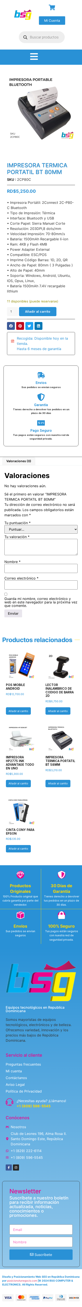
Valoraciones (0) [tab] (18, 461)
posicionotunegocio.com (22, 1280)
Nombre (12, 561)
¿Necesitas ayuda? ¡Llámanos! (41, 1101)
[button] (11, 326)
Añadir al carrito (37, 311)
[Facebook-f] (9, 1167)
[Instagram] (16, 1167)
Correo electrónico (21, 578)
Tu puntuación (17, 523)
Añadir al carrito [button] (18, 711)
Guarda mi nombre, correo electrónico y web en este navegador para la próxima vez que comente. (40, 602)
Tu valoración (17, 536)
